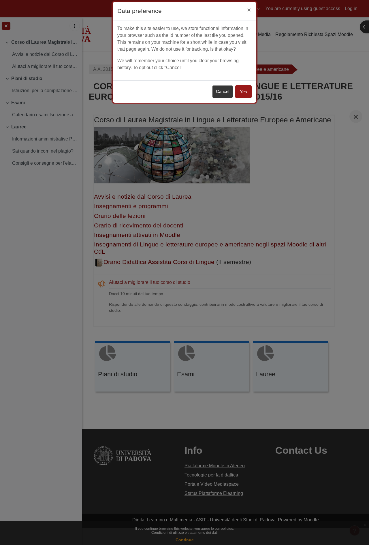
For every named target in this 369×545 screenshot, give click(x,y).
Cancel (222, 91)
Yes (243, 91)
